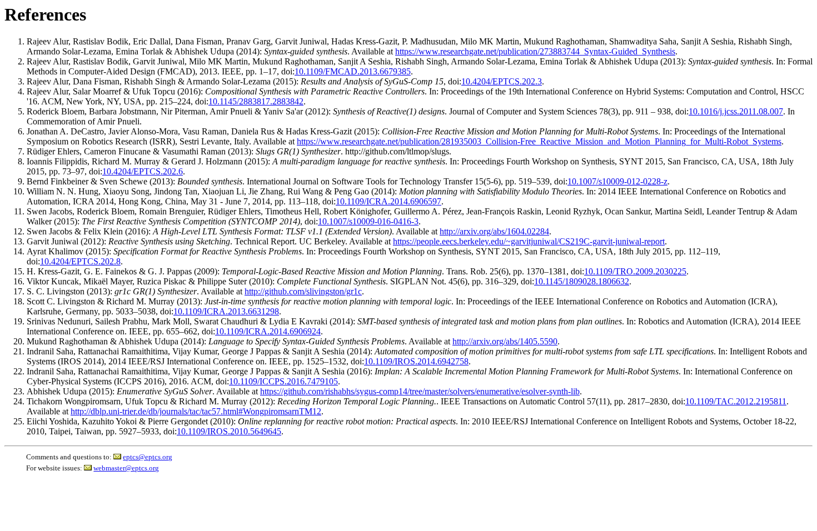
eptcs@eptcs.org (147, 457)
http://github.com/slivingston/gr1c (303, 291)
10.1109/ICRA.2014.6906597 (388, 201)
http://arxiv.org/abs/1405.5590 (504, 341)
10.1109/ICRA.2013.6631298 (226, 311)
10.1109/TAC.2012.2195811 (735, 401)
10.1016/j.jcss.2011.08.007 (736, 111)
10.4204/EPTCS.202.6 (142, 171)
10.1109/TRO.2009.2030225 (635, 271)
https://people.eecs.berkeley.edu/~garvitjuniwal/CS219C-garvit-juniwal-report (529, 241)
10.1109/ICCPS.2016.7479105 (283, 381)
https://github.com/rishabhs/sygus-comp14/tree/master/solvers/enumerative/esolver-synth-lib (420, 391)
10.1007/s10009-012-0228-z (617, 181)
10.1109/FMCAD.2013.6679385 (353, 71)
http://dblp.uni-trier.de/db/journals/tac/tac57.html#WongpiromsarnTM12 (196, 411)
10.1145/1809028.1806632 (581, 281)
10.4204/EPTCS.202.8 (80, 261)
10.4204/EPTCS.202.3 (501, 81)
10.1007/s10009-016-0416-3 (368, 221)
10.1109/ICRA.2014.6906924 (268, 331)
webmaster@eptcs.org (126, 468)
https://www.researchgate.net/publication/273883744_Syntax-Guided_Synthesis (535, 51)
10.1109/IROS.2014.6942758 (416, 361)
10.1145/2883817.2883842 (255, 101)
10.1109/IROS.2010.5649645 (229, 431)
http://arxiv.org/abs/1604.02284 (494, 231)
